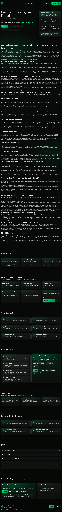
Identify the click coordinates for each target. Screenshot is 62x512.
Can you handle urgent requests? (9, 467)
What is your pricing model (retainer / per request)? (13, 458)
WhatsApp (14, 26)
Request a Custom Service (49, 300)
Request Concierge (56, 3)
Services (27, 3)
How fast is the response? (7, 462)
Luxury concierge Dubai (13, 58)
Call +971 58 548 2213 (50, 370)
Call (21, 26)
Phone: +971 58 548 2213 (21, 491)
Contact (32, 3)
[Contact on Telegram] (46, 3)
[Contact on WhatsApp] (49, 3)
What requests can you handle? (9, 450)
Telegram (5, 26)
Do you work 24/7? (6, 454)
